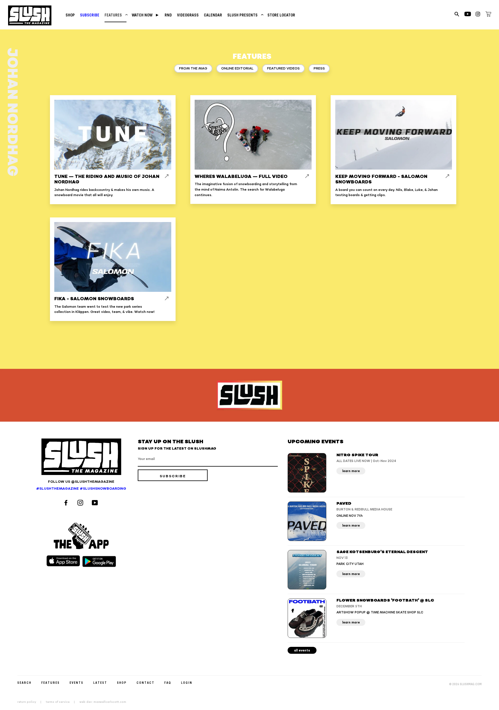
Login (186, 682)
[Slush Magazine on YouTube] (96, 503)
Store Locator (281, 15)
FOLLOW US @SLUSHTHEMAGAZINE (81, 481)
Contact (145, 682)
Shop (70, 15)
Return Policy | (31, 702)
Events (76, 682)
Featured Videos (283, 68)
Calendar (213, 15)
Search (24, 682)
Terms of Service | (62, 702)
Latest (100, 682)
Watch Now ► (145, 15)
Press (319, 68)
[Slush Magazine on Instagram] (81, 503)
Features (115, 15)
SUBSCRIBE (89, 15)
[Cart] (488, 15)
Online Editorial (237, 68)
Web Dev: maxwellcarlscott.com (102, 702)
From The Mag (193, 68)
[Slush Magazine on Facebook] (66, 503)
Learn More (351, 471)
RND (168, 15)
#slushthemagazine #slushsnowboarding (81, 488)
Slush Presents (244, 15)
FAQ (167, 682)
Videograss (188, 15)
